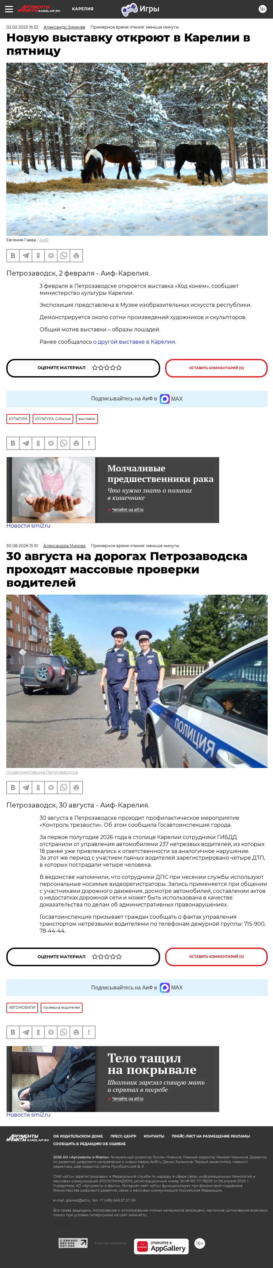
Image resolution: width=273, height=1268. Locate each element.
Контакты (154, 1136)
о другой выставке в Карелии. (134, 342)
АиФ (44, 239)
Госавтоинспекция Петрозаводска (42, 772)
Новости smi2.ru (28, 526)
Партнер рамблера (111, 1243)
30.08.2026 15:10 (22, 545)
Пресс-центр (123, 1136)
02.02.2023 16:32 (22, 27)
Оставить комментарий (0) (216, 368)
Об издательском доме (78, 1136)
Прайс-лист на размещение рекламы (211, 1136)
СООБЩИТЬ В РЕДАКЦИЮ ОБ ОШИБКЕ (89, 1144)
